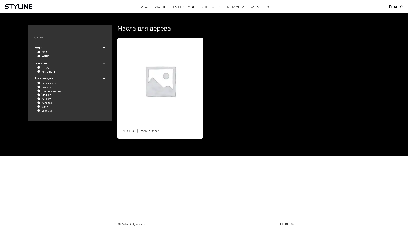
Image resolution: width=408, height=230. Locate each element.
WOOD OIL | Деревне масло (141, 131)
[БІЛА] (38, 52)
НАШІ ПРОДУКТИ (183, 6)
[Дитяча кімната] (38, 90)
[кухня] (38, 106)
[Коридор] (38, 102)
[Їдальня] (38, 94)
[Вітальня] (38, 87)
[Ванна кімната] (38, 83)
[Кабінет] (38, 98)
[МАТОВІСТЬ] (38, 71)
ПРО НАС (143, 6)
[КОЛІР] (38, 56)
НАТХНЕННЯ (160, 6)
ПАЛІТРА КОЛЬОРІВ (210, 6)
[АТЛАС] (38, 67)
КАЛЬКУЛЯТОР (236, 6)
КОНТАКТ (256, 6)
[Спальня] (38, 110)
